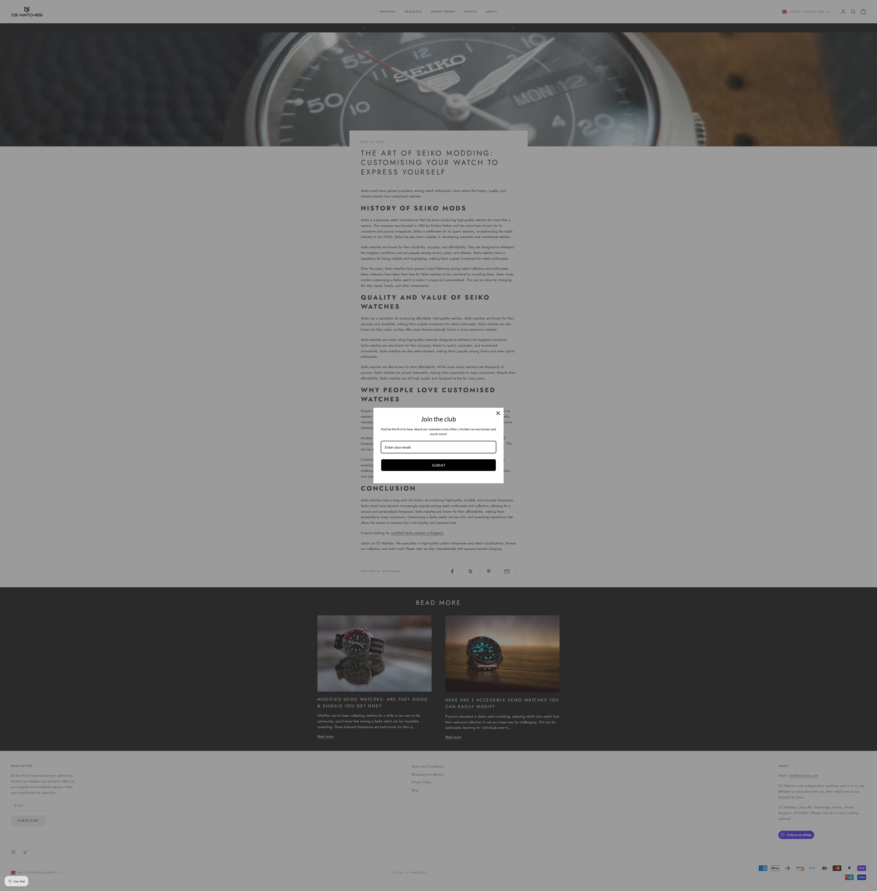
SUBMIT (438, 465)
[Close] (498, 413)
